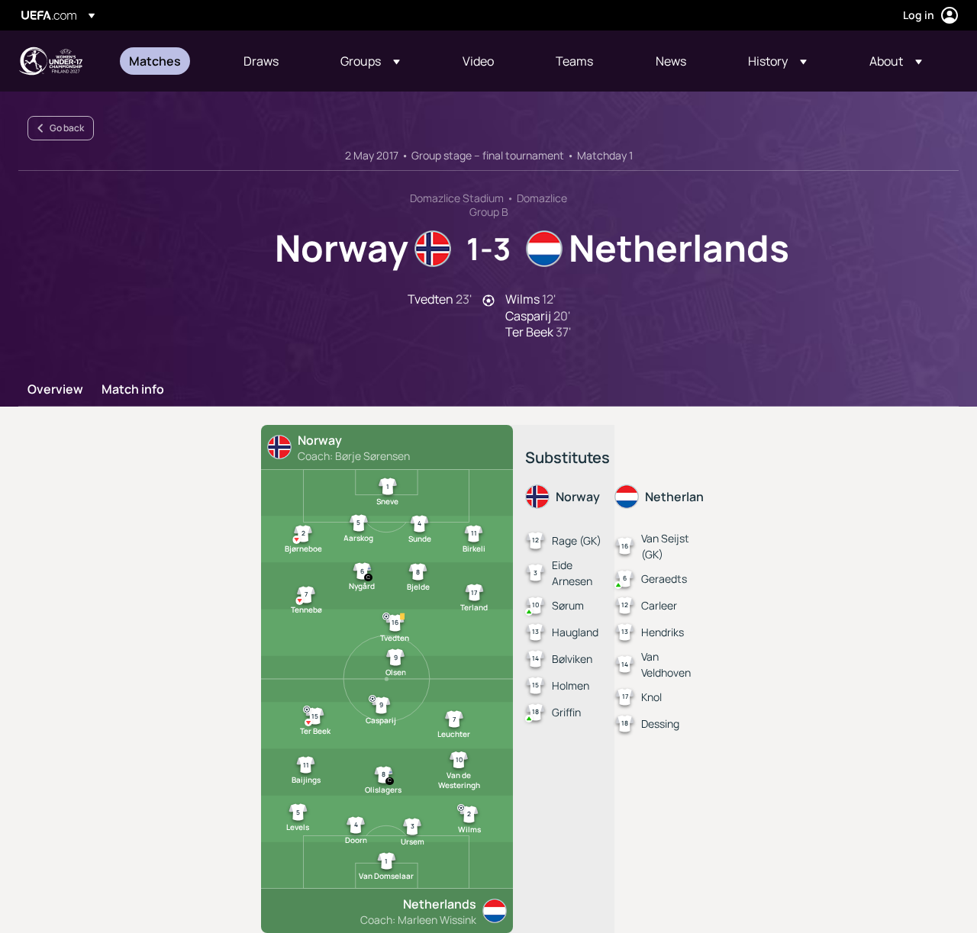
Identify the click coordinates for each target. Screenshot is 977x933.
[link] (155, 61)
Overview (55, 390)
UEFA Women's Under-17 (50, 61)
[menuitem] (167, 61)
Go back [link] (67, 127)
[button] (370, 61)
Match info (133, 390)
